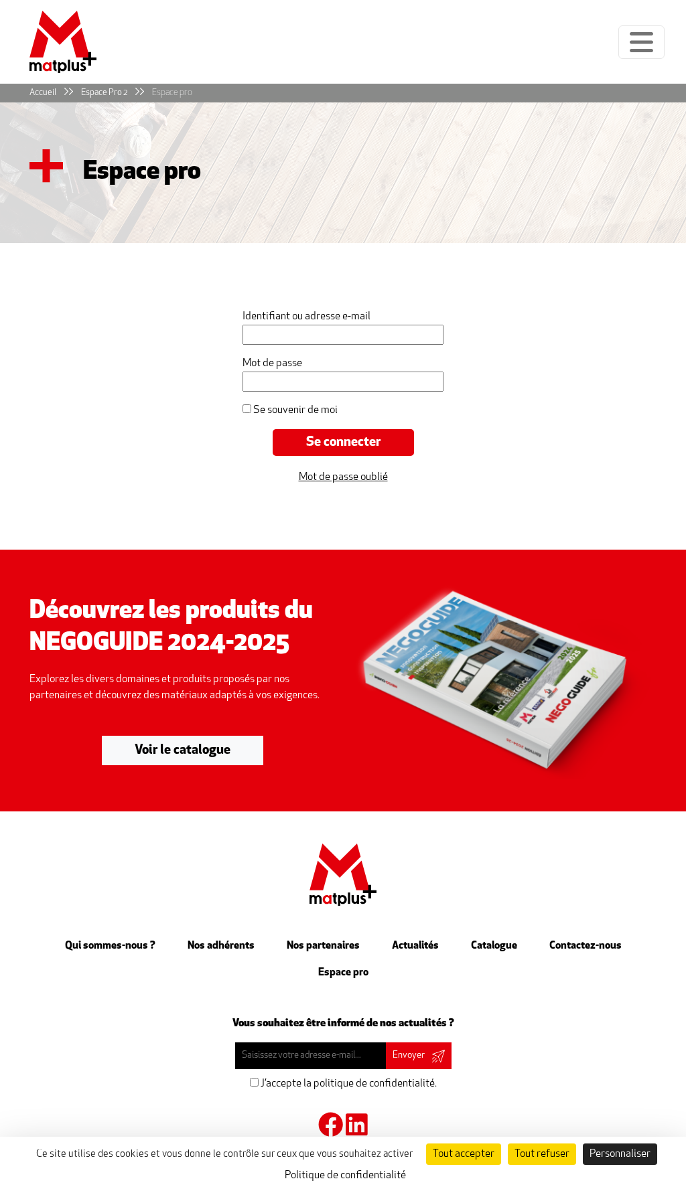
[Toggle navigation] (641, 42)
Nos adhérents (221, 946)
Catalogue (494, 946)
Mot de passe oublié (343, 477)
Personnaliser (620, 1154)
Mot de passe (272, 363)
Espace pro (172, 92)
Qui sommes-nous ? (110, 946)
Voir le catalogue (182, 750)
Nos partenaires (323, 946)
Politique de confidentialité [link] (345, 1175)
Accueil (42, 92)
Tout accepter (463, 1154)
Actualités (415, 946)
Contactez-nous (585, 946)
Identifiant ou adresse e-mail (306, 316)
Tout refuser (541, 1154)
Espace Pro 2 (104, 92)
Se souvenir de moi (294, 410)
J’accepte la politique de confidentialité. (348, 1084)
